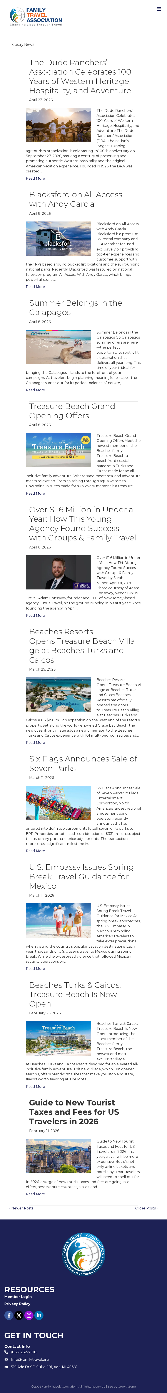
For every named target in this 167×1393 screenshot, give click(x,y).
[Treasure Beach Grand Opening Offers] (58, 450)
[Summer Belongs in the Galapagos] (58, 347)
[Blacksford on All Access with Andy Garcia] (58, 238)
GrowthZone (127, 1386)
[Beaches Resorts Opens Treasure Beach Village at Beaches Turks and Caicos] (58, 694)
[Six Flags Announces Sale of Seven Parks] (58, 802)
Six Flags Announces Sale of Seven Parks (83, 763)
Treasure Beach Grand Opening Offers (72, 410)
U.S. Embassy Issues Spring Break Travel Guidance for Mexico (81, 876)
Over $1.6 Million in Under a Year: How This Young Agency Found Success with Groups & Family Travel (82, 524)
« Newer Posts (21, 1208)
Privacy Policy (17, 1304)
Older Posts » (146, 1208)
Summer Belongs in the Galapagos (75, 307)
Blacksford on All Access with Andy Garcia (75, 199)
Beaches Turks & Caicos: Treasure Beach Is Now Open (75, 994)
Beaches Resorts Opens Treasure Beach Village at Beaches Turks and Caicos (82, 646)
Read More (35, 178)
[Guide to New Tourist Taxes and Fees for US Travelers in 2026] (58, 1156)
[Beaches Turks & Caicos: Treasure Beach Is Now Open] (58, 1038)
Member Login (18, 1297)
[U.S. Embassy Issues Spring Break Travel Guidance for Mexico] (58, 920)
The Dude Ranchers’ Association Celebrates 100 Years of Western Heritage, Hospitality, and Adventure (80, 76)
